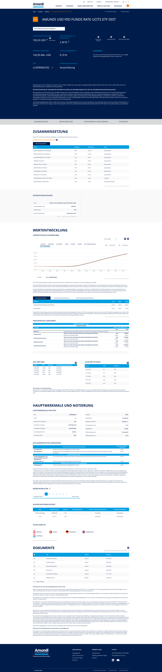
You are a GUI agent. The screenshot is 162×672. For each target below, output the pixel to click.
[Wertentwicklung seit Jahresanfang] (68, 42)
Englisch (86, 562)
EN (126, 1)
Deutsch (86, 558)
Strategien (69, 6)
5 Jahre (79, 244)
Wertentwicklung (66, 122)
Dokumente (123, 122)
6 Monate (59, 244)
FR (128, 1)
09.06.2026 (108, 562)
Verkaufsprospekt (50, 562)
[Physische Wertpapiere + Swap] (127, 421)
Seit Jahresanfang (90, 244)
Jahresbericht (49, 570)
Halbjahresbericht (50, 577)
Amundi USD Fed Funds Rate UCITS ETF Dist (62, 11)
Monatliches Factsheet (51, 558)
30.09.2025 (108, 570)
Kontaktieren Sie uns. (118, 655)
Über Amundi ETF (77, 655)
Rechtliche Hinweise (113, 670)
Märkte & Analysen (103, 6)
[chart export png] (128, 239)
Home (34, 11)
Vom (106, 245)
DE (123, 1)
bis (119, 245)
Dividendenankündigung (52, 574)
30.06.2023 (108, 577)
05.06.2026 (108, 566)
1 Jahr (66, 244)
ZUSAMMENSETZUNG (41, 122)
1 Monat (42, 244)
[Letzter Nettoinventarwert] (46, 40)
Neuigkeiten (76, 653)
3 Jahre (73, 244)
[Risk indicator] (49, 489)
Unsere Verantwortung (85, 6)
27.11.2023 (108, 574)
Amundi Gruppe (77, 658)
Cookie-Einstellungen (123, 670)
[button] (124, 11)
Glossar (94, 658)
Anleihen (47, 11)
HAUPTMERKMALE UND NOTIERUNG (96, 122)
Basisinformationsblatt (51, 566)
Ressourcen (118, 6)
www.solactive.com (71, 213)
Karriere (75, 660)
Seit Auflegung (45, 246)
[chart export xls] (125, 239)
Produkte (59, 6)
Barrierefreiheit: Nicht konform (100, 670)
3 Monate (51, 244)
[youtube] (118, 660)
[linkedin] (113, 660)
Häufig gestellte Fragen (99, 655)
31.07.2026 (108, 558)
